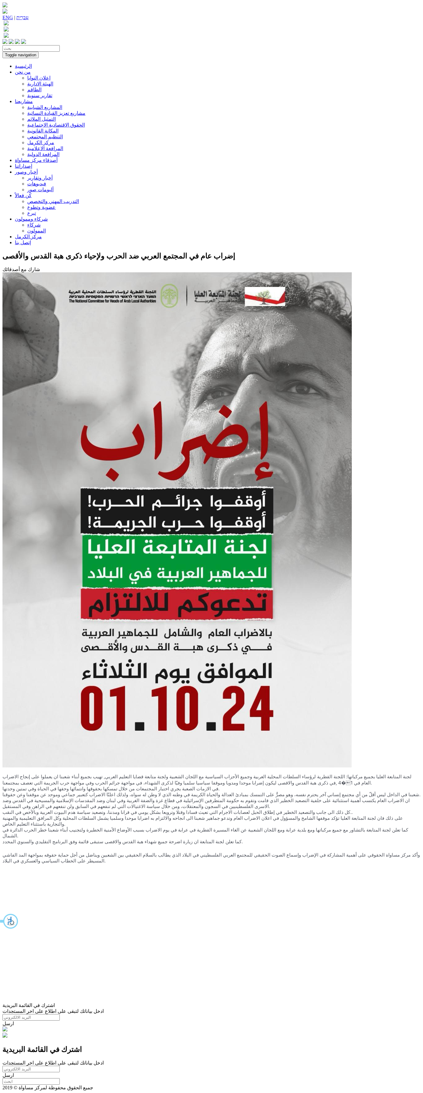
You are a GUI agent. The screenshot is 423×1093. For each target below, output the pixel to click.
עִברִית (22, 17)
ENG (7, 17)
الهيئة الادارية (40, 83)
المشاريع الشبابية (44, 107)
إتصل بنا (23, 242)
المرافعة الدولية (43, 154)
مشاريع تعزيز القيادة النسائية (56, 113)
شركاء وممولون (31, 219)
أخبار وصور (26, 172)
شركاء (34, 224)
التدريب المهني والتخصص (53, 201)
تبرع (31, 213)
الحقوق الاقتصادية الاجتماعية (56, 124)
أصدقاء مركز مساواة (36, 160)
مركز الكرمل (40, 142)
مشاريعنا (24, 101)
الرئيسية (23, 66)
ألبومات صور (40, 189)
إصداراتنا (23, 166)
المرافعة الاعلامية (45, 148)
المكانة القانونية (43, 130)
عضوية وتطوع (41, 207)
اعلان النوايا (38, 77)
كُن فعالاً (23, 195)
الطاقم (34, 89)
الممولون (36, 230)
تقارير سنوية (39, 95)
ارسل (8, 1023)
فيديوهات (36, 183)
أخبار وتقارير (40, 177)
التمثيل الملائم (41, 119)
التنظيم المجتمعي (45, 136)
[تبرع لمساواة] (4, 1029)
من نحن (23, 72)
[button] (9, 921)
